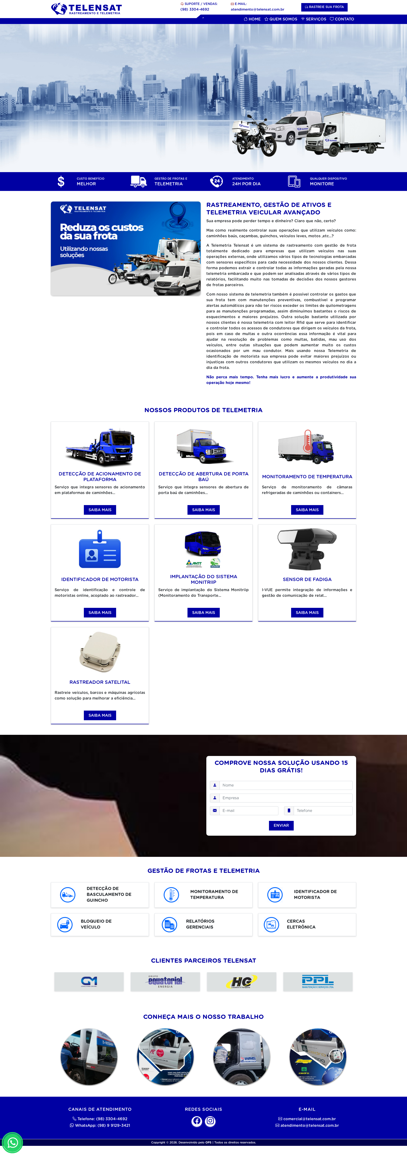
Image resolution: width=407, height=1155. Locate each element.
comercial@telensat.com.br (309, 1119)
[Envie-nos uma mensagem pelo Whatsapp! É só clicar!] (12, 1142)
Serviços (315, 19)
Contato (344, 19)
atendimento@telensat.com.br (257, 9)
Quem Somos (282, 19)
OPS (208, 1142)
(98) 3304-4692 (194, 9)
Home (254, 19)
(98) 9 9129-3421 (114, 1125)
